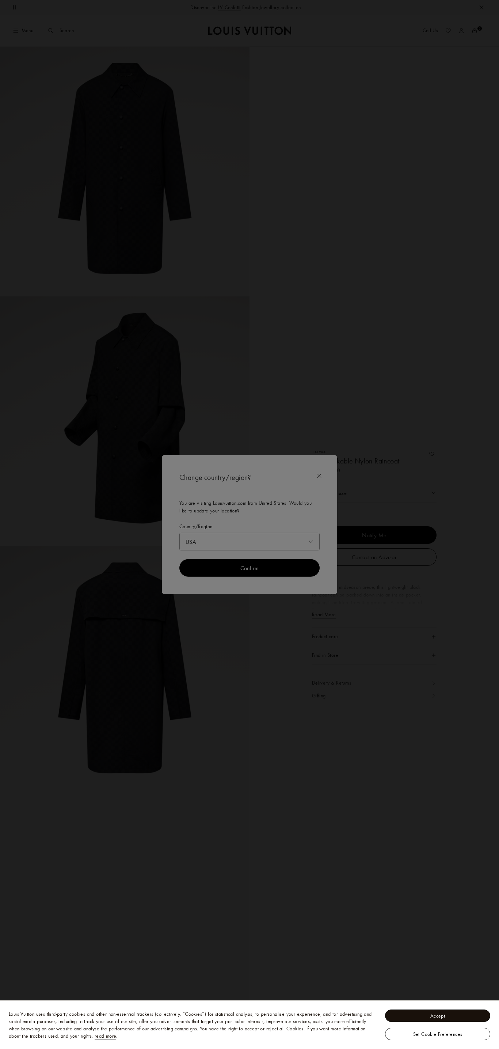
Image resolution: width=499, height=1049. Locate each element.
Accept (437, 1015)
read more (106, 1036)
